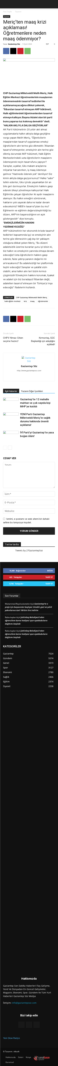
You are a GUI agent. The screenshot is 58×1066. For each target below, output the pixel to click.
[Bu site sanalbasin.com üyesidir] (42, 1058)
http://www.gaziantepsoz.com (29, 371)
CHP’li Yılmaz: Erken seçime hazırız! (13, 339)
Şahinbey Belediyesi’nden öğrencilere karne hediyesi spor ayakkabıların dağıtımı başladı (26, 620)
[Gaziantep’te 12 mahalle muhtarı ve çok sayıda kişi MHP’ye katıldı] (11, 403)
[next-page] (10, 448)
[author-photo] (29, 361)
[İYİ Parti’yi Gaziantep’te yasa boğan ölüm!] (11, 436)
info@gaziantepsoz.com (24, 1002)
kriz (25, 301)
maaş (32, 301)
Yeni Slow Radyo (11, 1038)
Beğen (50, 570)
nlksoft (16, 1051)
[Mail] (29, 377)
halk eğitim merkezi (12, 301)
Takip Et (49, 577)
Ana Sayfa (7, 11)
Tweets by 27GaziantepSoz (29, 550)
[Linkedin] (22, 377)
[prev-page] (5, 448)
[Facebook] (6, 51)
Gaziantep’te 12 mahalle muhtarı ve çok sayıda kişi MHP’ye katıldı (35, 403)
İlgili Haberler (11, 391)
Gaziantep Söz (14, 44)
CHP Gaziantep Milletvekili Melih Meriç (31, 297)
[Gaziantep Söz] (29, 832)
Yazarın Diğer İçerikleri (32, 391)
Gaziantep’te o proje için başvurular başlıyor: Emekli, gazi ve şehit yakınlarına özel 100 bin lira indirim (28, 607)
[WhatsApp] (27, 51)
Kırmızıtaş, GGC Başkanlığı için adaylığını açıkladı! (43, 341)
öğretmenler (43, 301)
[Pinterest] (20, 51)
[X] (13, 51)
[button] (5, 4)
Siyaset (18, 11)
